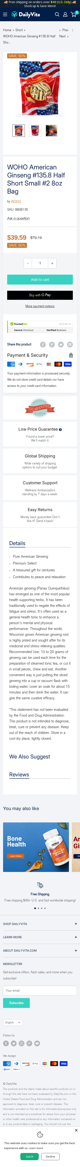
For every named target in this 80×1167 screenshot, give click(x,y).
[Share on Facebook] (43, 344)
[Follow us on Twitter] (14, 1043)
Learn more (36, 1148)
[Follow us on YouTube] (37, 1043)
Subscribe (16, 1003)
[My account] (65, 14)
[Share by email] (70, 344)
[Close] (76, 1130)
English (9, 1022)
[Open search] (57, 14)
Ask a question (18, 218)
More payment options (40, 306)
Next (62, 36)
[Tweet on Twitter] (61, 344)
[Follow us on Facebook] (6, 1043)
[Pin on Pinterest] (52, 344)
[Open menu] (5, 14)
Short (19, 30)
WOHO (16, 201)
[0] (73, 14)
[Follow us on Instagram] (21, 1043)
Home (7, 30)
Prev (65, 30)
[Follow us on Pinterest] (29, 1043)
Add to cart (40, 280)
